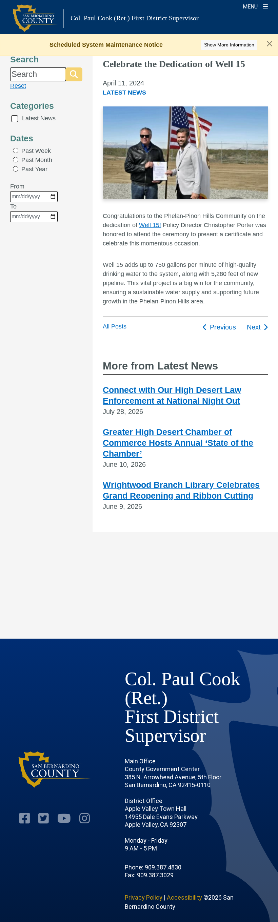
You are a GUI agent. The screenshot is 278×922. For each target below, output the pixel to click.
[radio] (15, 150)
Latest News (39, 118)
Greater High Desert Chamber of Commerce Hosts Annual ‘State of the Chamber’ (178, 442)
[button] (73, 74)
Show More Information (229, 44)
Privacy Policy (143, 897)
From (17, 186)
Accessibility (184, 897)
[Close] (269, 43)
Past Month (36, 160)
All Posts (114, 326)
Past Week (36, 150)
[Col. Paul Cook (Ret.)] (54, 770)
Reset (18, 85)
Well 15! (150, 225)
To (13, 206)
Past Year (34, 169)
